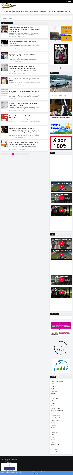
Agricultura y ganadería (57, 381)
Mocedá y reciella (60, 11)
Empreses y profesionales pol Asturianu (61, 396)
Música (53, 425)
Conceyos (8, 11)
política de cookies (18, 472)
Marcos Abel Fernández (57, 410)
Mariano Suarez (55, 413)
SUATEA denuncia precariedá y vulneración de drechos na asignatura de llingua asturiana (23, 143)
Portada (3, 11)
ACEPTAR (36, 473)
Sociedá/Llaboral (42, 11)
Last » (27, 153)
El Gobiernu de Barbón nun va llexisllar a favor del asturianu (24, 92)
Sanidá (53, 439)
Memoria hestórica (56, 417)
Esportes (49, 11)
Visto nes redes (55, 447)
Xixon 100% (67, 11)
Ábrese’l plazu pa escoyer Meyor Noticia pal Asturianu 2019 (22, 116)
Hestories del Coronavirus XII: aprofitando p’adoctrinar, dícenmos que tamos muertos (22, 67)
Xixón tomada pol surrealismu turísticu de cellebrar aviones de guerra (60, 94)
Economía (31, 11)
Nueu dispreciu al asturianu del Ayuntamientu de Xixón (24, 79)
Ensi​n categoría (55, 398)
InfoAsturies (8, 6)
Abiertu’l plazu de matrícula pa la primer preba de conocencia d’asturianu (24, 104)
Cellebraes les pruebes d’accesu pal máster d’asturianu (22, 42)
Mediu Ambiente (20, 11)
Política (53, 434)
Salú (53, 437)
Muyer (53, 427)
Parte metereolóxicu (56, 432)
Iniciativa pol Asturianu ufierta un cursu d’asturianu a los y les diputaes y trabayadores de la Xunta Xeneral (24, 29)
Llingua (53, 403)
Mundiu (26, 11)
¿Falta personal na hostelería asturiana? (61, 117)
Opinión (54, 11)
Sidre (53, 442)
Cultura (36, 11)
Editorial (54, 393)
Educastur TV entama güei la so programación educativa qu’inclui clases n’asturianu (23, 55)
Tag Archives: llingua (7, 23)
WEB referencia (55, 449)
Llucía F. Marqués (56, 408)
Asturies (13, 11)
